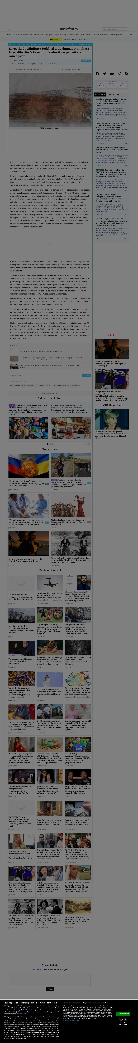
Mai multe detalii (22, 1013)
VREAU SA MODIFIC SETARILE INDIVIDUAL (123, 1021)
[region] (69, 1021)
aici (54, 1028)
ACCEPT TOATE (123, 1014)
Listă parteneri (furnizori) (71, 1020)
